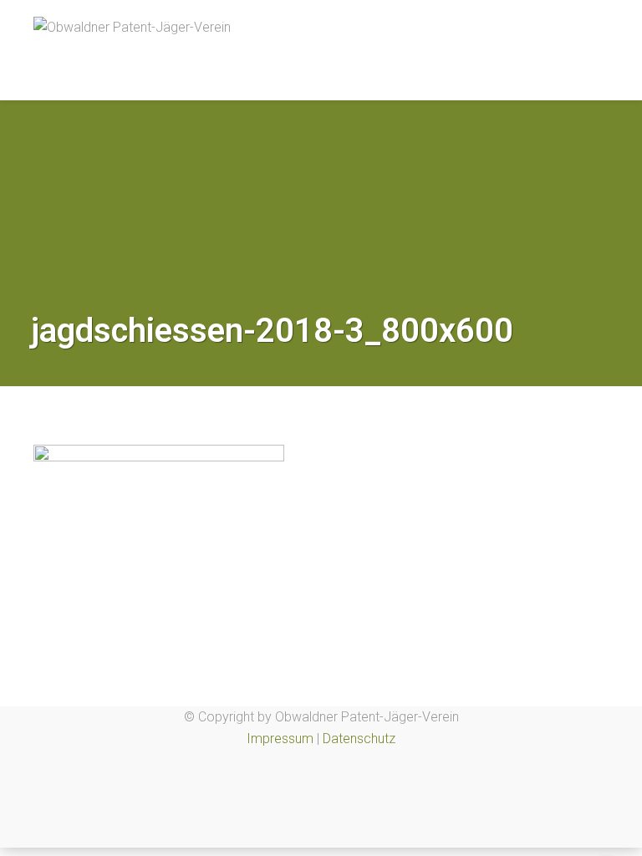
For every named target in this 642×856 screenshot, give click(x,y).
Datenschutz (359, 738)
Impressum (280, 738)
